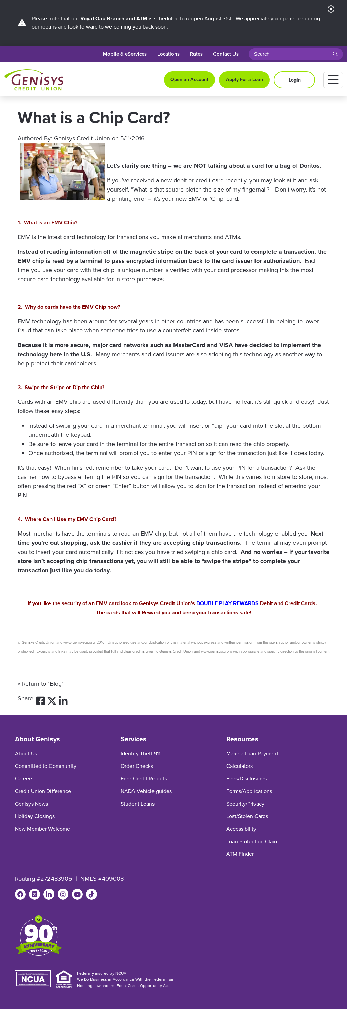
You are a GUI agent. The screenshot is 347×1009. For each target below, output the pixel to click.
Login (295, 80)
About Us (26, 753)
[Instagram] (63, 894)
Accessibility (241, 829)
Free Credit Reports (144, 778)
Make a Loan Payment (252, 753)
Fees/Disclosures (246, 778)
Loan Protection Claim (252, 841)
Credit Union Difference (43, 791)
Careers (24, 778)
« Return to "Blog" (41, 683)
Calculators (239, 766)
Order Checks (137, 766)
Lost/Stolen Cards (247, 816)
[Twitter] (34, 894)
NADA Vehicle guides (146, 791)
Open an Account (189, 79)
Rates (196, 54)
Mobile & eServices (125, 54)
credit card (210, 180)
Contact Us (226, 54)
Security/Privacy (245, 804)
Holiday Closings (35, 816)
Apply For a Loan (244, 79)
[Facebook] (20, 894)
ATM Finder (240, 854)
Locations (168, 54)
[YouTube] (77, 894)
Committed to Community (45, 766)
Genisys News (31, 804)
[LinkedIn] (48, 894)
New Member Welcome (42, 829)
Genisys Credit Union (82, 138)
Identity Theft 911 (140, 753)
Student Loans (138, 804)
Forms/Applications (249, 791)
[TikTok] (91, 894)
